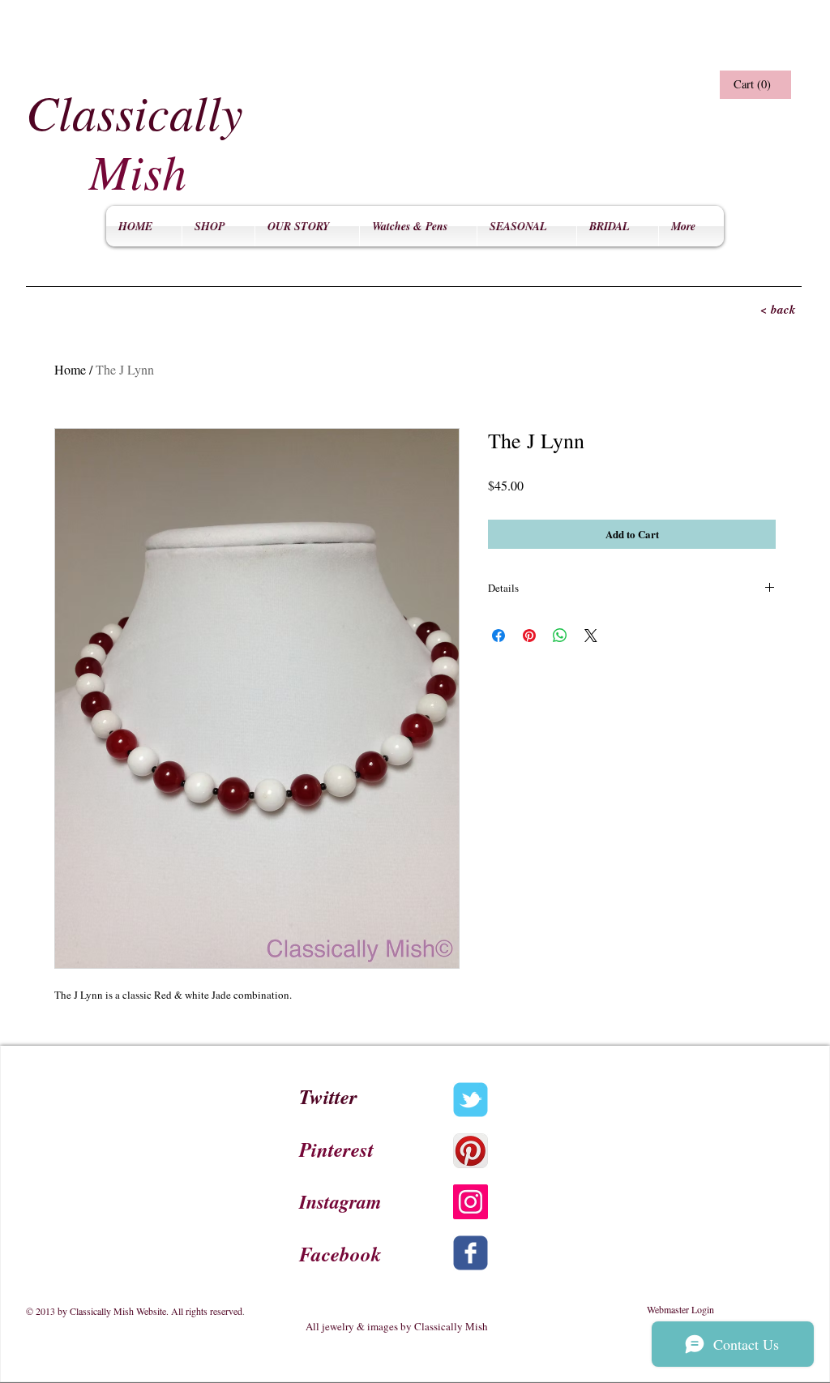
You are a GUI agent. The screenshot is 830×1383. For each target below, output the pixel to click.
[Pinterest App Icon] (470, 1150)
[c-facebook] (470, 1252)
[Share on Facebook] (498, 635)
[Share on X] (591, 635)
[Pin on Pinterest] (529, 635)
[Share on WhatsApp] (560, 635)
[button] (753, 85)
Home (70, 369)
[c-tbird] (470, 1099)
